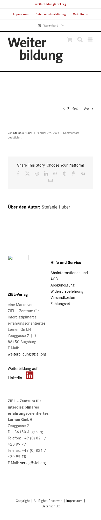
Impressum (74, 500)
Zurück (73, 108)
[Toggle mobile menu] (90, 39)
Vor (86, 108)
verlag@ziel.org (33, 462)
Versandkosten (63, 297)
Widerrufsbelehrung (67, 291)
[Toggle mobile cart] (69, 39)
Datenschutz (50, 506)
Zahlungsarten (63, 303)
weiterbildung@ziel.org (50, 4)
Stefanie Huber (22, 133)
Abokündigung (63, 285)
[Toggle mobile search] (80, 39)
